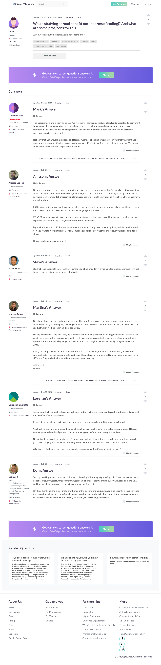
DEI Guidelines (126, 620)
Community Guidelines (130, 616)
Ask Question (119, 4)
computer (55, 41)
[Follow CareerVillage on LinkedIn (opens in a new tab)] (122, 644)
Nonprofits (87, 611)
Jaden (122, 158)
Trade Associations (91, 629)
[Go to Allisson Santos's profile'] (14, 175)
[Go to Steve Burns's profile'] (14, 261)
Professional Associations (95, 633)
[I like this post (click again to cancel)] (148, 15)
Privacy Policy (126, 629)
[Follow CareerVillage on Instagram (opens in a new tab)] (122, 649)
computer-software (70, 41)
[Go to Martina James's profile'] (14, 307)
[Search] (64, 4)
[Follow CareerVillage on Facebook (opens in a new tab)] (122, 639)
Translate (69, 17)
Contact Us (14, 633)
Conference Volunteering (95, 638)
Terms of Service (127, 625)
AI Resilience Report (129, 611)
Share (78, 17)
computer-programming (43, 46)
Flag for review (131, 150)
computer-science (41, 41)
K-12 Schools (88, 607)
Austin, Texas (17, 279)
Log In (146, 4)
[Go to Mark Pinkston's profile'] (14, 108)
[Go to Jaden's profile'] (14, 24)
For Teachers (51, 616)
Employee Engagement (93, 620)
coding (93, 41)
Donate (49, 620)
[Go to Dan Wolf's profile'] (14, 469)
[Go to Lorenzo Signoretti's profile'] (14, 397)
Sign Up (135, 4)
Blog (11, 625)
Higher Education (91, 616)
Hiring (12, 620)
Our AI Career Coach (19, 638)
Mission (12, 607)
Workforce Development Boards (98, 625)
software (84, 41)
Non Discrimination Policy (132, 633)
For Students (51, 607)
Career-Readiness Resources (133, 607)
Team (11, 616)
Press (11, 629)
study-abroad (61, 46)
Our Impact (14, 611)
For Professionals (54, 611)
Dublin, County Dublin (20, 416)
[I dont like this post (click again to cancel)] (148, 24)
